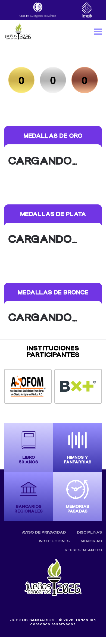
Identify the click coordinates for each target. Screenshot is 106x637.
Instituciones (54, 541)
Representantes (83, 550)
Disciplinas (89, 532)
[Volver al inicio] (18, 31)
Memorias (91, 541)
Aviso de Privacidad (44, 532)
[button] (98, 31)
